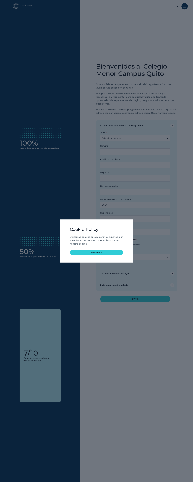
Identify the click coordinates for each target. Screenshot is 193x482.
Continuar (96, 252)
